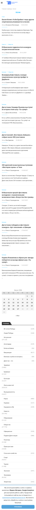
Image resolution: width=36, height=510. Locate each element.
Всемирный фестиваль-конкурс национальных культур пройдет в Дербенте (15, 77)
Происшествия (8, 446)
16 (32, 302)
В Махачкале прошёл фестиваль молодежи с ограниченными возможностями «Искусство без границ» (18, 195)
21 (22, 306)
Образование (8, 418)
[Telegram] (29, 2)
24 (4, 309)
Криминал (7, 372)
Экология (19, 471)
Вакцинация (19, 352)
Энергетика (19, 482)
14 (22, 302)
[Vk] (27, 2)
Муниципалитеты (9, 392)
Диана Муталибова (11, 112)
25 (9, 309)
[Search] (34, 2)
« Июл (17, 315)
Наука (19, 398)
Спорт (6, 457)
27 (18, 309)
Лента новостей (9, 385)
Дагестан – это (19, 361)
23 (32, 306)
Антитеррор (19, 344)
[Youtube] (25, 2)
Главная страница (7, 9)
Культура (7, 378)
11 (9, 302)
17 (4, 306)
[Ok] (31, 2)
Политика (7, 440)
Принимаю (18, 507)
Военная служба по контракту (19, 356)
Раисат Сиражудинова (12, 170)
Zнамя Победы (19, 333)
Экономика (7, 475)
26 (13, 309)
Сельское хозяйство (19, 453)
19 (13, 306)
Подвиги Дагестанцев (19, 435)
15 (27, 302)
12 (13, 302)
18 (9, 306)
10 (4, 302)
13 (18, 302)
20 (18, 306)
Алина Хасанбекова (12, 52)
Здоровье (7, 365)
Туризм (6, 464)
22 (27, 306)
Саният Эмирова (11, 82)
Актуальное (7, 337)
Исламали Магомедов (12, 25)
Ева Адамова (9, 140)
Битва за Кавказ (19, 348)
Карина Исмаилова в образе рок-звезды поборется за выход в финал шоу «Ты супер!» (18, 260)
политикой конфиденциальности (13, 498)
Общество (7, 424)
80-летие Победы (19, 329)
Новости (6, 411)
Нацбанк (19, 403)
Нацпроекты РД (19, 407)
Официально (19, 431)
